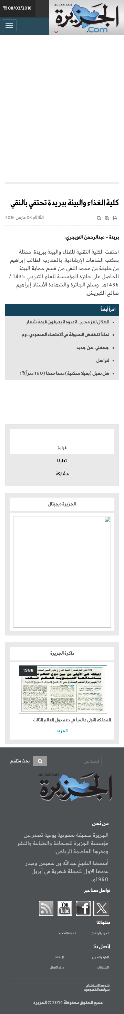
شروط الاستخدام (98, 985)
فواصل (102, 360)
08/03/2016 (20, 9)
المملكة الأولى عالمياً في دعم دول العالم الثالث (72, 720)
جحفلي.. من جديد (92, 347)
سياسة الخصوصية (97, 989)
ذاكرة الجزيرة (62, 653)
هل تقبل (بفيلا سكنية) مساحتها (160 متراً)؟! (64, 373)
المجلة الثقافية (67, 933)
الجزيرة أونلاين (100, 933)
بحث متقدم (20, 761)
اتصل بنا (101, 947)
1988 (28, 670)
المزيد (62, 731)
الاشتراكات (103, 967)
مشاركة (62, 474)
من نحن (100, 823)
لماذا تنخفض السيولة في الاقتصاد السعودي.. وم (65, 334)
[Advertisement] (62, 106)
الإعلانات (59, 957)
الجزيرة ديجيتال (62, 504)
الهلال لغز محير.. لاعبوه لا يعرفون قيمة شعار (67, 322)
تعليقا (62, 461)
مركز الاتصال (57, 967)
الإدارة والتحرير (100, 957)
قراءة (62, 448)
